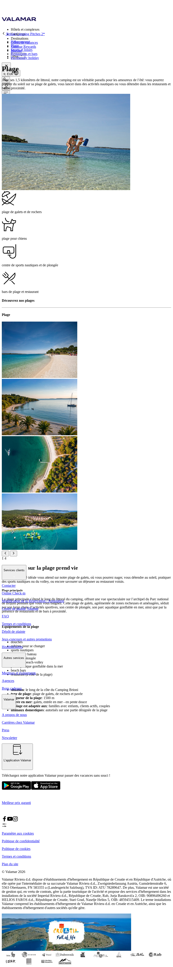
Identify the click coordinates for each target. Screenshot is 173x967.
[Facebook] (4, 820)
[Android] (45, 789)
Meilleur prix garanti (16, 803)
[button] (91, 29)
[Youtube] (10, 820)
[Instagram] (15, 820)
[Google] (16, 789)
